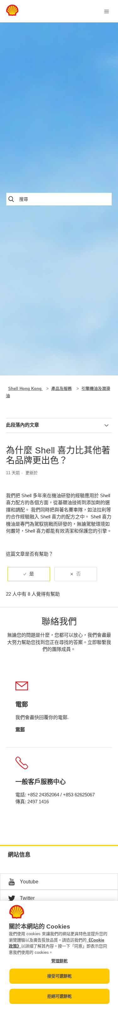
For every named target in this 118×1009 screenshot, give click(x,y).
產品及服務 (61, 388)
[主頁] (12, 14)
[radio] (29, 574)
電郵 (20, 729)
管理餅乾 (59, 961)
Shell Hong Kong (25, 388)
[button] (59, 881)
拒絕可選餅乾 (59, 996)
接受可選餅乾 (59, 976)
